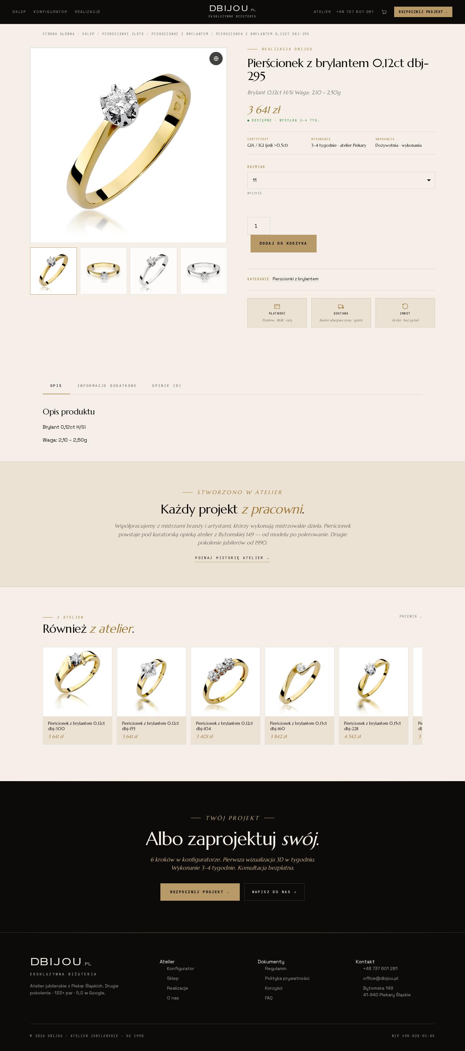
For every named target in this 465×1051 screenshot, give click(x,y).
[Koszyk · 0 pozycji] (384, 12)
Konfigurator (50, 11)
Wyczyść (254, 193)
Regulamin (276, 968)
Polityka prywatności (287, 978)
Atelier (322, 11)
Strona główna (59, 34)
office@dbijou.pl (380, 978)
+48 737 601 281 (355, 11)
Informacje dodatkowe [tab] (107, 385)
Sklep (19, 11)
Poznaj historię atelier (232, 558)
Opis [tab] (56, 385)
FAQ (269, 998)
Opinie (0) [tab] (167, 385)
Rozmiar (256, 167)
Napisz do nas (274, 892)
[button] (216, 58)
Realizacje (88, 11)
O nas (173, 998)
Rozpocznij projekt (423, 12)
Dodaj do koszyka (283, 243)
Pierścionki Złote (123, 34)
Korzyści (273, 988)
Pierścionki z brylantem (180, 34)
